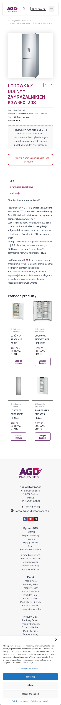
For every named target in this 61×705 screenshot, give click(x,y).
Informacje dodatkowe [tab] (21, 186)
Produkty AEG (30, 580)
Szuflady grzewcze (30, 554)
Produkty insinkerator (30, 609)
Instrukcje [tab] (15, 193)
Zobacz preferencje (30, 693)
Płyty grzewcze (30, 542)
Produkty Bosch (30, 587)
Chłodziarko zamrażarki (28, 113)
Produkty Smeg (30, 634)
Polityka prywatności (20, 701)
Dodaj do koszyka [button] (18, 361)
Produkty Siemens (30, 591)
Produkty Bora (30, 594)
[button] (56, 639)
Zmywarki (30, 539)
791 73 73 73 (32, 507)
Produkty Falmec (30, 620)
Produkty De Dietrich (30, 602)
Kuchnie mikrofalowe (30, 549)
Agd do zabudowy (30, 565)
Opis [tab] (12, 180)
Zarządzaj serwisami (29, 668)
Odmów (31, 685)
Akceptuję (30, 676)
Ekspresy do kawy (30, 535)
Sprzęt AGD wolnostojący (19, 117)
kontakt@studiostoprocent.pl (32, 511)
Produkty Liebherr (30, 627)
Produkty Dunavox (31, 605)
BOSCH (17, 120)
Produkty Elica (30, 616)
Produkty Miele (30, 630)
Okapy (31, 546)
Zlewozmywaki (30, 561)
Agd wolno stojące (30, 568)
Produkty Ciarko (30, 598)
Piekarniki (30, 531)
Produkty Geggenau (30, 623)
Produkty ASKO (30, 584)
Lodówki (44, 113)
